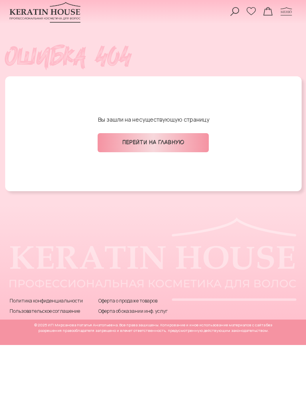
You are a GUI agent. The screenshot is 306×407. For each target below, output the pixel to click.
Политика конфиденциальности (46, 300)
